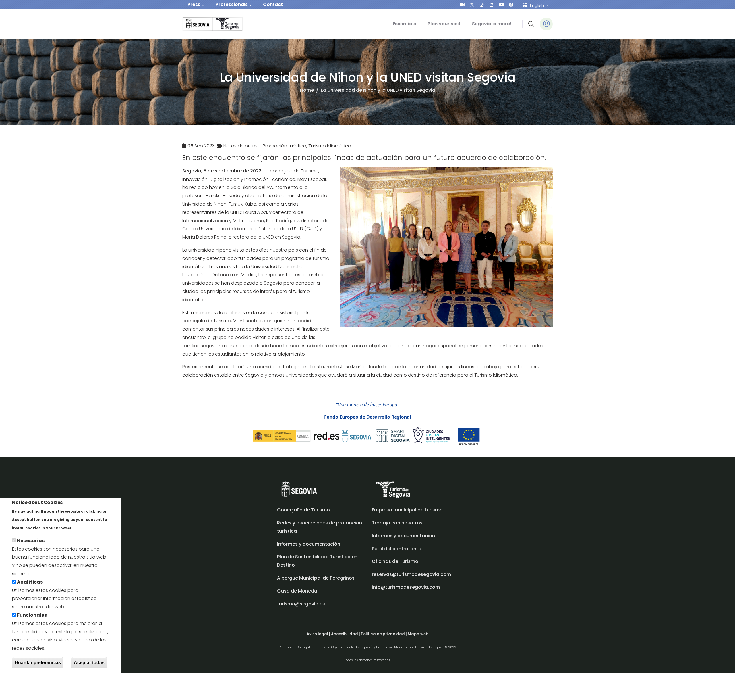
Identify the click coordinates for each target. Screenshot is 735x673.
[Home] (204, 24)
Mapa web (418, 634)
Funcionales (32, 615)
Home (307, 90)
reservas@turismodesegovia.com (411, 574)
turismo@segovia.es (301, 604)
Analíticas (30, 582)
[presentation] (462, 5)
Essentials (404, 23)
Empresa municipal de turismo (407, 510)
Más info (83, 527)
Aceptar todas (89, 662)
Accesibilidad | (346, 634)
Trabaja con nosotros (397, 522)
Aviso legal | (319, 634)
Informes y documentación (403, 535)
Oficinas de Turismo (395, 561)
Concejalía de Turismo (303, 510)
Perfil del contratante (396, 548)
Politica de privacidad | (384, 634)
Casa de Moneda (297, 591)
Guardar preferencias (38, 662)
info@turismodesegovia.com (406, 587)
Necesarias (31, 540)
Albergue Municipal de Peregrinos (316, 578)
